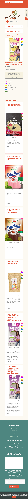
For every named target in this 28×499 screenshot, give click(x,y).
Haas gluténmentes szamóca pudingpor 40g (14, 158)
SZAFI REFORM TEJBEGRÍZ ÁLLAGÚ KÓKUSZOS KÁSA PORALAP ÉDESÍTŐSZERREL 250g (14, 317)
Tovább (14, 497)
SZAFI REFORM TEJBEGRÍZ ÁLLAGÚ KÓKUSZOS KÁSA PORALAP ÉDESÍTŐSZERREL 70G (14, 370)
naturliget (17, 445)
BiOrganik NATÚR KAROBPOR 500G (12, 262)
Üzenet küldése (14, 486)
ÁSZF (14, 433)
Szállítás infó (14, 430)
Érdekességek (14, 428)
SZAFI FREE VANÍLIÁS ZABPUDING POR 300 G (14, 105)
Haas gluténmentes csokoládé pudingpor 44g (14, 211)
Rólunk (14, 435)
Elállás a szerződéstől (14, 436)
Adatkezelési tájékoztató (14, 432)
